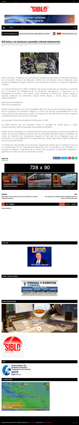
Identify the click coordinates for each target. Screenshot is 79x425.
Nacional (24, 45)
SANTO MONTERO (47, 422)
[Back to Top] (76, 423)
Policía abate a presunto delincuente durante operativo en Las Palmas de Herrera (39, 185)
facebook (74, 204)
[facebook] (74, 1)
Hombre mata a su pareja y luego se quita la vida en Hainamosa (64, 185)
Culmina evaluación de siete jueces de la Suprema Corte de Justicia (13, 185)
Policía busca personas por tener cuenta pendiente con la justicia (24, 34)
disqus (68, 204)
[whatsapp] (76, 1)
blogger (62, 204)
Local (49, 33)
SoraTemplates (32, 422)
